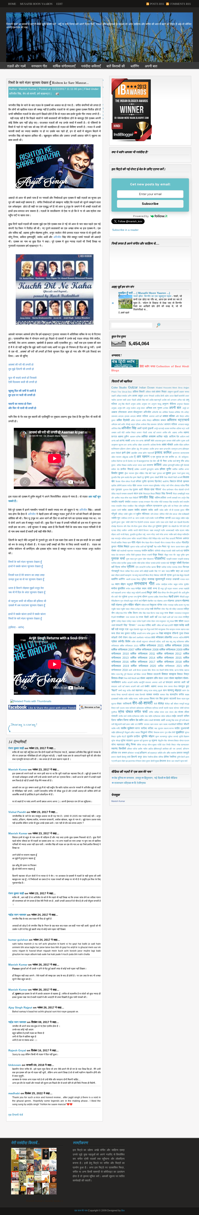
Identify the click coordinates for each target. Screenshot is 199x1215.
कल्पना (150, 465)
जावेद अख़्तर (127, 510)
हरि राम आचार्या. (175, 749)
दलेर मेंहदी (169, 522)
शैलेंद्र (161, 703)
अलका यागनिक (170, 428)
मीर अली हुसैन (184, 592)
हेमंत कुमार (146, 761)
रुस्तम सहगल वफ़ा (182, 629)
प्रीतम (130, 567)
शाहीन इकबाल (144, 698)
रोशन (125, 637)
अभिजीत (147, 412)
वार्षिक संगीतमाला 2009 (170, 649)
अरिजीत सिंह (15, 93)
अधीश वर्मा (166, 400)
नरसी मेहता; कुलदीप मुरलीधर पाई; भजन (135, 534)
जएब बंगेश (124, 498)
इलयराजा (176, 453)
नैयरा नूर (166, 546)
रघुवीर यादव (125, 609)
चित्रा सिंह (160, 493)
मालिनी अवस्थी (141, 592)
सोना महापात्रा (118, 744)
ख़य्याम (186, 481)
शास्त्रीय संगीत (177, 694)
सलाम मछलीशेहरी (169, 724)
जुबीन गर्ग (131, 514)
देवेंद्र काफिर (122, 530)
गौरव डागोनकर (168, 489)
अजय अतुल (137, 395)
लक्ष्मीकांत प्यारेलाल (144, 637)
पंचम (113, 550)
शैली (155, 704)
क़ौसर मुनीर (165, 469)
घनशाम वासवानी (127, 493)
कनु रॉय (180, 461)
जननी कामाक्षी (172, 498)
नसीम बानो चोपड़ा (175, 534)
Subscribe (150, 204)
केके (161, 477)
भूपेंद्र (144, 579)
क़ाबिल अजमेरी (140, 469)
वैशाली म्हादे (136, 678)
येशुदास (153, 605)
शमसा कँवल (172, 686)
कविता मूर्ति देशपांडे (182, 465)
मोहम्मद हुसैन (121, 605)
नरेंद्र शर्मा (155, 534)
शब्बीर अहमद (150, 686)
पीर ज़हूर (176, 555)
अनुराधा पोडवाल (183, 404)
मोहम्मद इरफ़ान (174, 600)
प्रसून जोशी (176, 562)
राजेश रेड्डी (141, 621)
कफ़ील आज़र (132, 465)
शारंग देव (185, 690)
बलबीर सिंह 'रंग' (155, 571)
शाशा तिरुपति (140, 694)
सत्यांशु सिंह (170, 720)
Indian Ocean (146, 387)
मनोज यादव (130, 588)
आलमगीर (146, 445)
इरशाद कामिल (163, 452)
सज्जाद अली (159, 720)
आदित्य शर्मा (184, 436)
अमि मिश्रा (180, 416)
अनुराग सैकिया (169, 404)
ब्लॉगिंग (135, 66)
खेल (134, 485)
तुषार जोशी (125, 522)
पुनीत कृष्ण (185, 555)
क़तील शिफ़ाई (126, 469)
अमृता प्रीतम (135, 424)
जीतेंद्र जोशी (123, 514)
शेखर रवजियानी (124, 703)
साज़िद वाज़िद (147, 728)
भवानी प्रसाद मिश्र (133, 579)
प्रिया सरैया (120, 567)
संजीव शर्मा (123, 716)
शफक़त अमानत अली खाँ (177, 682)
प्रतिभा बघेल (116, 563)
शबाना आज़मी (130, 686)
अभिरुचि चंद (156, 412)
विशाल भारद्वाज (169, 674)
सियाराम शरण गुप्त (161, 732)
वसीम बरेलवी (136, 641)
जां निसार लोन (176, 506)
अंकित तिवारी (139, 391)
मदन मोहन (120, 584)
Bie (123, 1210)
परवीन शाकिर (148, 550)
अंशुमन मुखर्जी (173, 392)
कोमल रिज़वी (130, 481)
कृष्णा (147, 477)
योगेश (159, 605)
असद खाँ (151, 432)
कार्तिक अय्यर (184, 469)
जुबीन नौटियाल (142, 514)
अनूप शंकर (141, 408)
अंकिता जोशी (150, 392)
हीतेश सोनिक (158, 757)
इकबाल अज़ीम (148, 449)
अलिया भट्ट (180, 428)
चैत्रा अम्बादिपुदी (179, 493)
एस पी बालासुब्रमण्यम (141, 461)
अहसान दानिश (135, 436)
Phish (114, 392)
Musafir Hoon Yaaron (36, 4)
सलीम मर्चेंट (115, 728)
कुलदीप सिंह (115, 477)
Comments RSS (180, 4)
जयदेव (127, 501)
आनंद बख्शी (125, 440)
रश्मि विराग (133, 613)
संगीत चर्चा (141, 712)
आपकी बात (149, 440)
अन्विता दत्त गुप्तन (154, 408)
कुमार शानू (185, 473)
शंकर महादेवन (175, 678)
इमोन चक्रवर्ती (148, 453)
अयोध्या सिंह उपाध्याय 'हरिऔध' (152, 424)
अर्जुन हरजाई (159, 428)
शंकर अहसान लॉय (149, 678)
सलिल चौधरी (183, 724)
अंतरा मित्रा (161, 391)
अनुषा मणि (122, 408)
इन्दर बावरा (159, 449)
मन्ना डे (156, 588)
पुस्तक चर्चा (118, 558)
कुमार (168, 473)
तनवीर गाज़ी (144, 518)
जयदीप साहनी (117, 501)
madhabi (14, 1093)
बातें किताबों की (115, 66)
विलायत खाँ (131, 674)
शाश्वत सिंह (164, 694)
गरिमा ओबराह (174, 485)
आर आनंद (128, 445)
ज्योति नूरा (115, 518)
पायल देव (114, 555)
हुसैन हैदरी (181, 757)
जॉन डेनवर (154, 514)
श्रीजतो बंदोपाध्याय (137, 708)
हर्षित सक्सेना (171, 753)
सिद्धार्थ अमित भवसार (132, 732)
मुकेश (124, 596)
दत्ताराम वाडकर (149, 522)
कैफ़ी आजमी (177, 477)
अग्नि (129, 396)
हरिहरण (143, 752)
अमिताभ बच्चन (159, 420)
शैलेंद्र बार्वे (169, 704)
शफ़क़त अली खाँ (117, 686)
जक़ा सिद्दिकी (133, 498)
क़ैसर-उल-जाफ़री (173, 761)
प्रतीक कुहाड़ (126, 563)
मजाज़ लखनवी (172, 579)
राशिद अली (151, 625)
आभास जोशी (170, 440)
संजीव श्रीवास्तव (133, 716)
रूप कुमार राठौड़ (128, 633)
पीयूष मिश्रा (158, 554)
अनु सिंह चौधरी (124, 404)
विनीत (167, 670)
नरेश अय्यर (164, 534)
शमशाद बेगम (162, 686)
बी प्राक (168, 575)
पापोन (186, 550)
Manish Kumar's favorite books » (44, 1201)
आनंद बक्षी (115, 440)
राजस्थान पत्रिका (122, 782)
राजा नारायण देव (132, 617)
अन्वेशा (165, 408)
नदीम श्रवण (179, 530)
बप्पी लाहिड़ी (144, 571)
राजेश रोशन (150, 621)
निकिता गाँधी (147, 538)
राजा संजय (178, 617)
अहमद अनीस (177, 432)
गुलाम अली (138, 489)
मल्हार (170, 588)
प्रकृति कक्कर (172, 559)
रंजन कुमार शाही (16, 748)
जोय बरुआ (173, 514)
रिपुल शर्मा (150, 629)
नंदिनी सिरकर (143, 530)
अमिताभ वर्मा (115, 424)
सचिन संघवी (148, 720)
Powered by (141, 216)
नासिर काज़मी (137, 538)
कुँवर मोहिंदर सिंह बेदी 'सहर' (145, 473)
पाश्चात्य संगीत (124, 555)
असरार (158, 432)
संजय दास (164, 712)
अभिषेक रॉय (179, 412)
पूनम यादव (130, 559)
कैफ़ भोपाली (168, 477)
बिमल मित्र (149, 575)
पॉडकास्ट (150, 559)
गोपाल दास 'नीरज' (152, 489)
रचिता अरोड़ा (135, 609)
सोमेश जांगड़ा (142, 744)
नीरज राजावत (166, 542)
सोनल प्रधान (184, 740)
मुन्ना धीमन (142, 596)
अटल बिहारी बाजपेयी (176, 396)
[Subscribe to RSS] (80, 730)
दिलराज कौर (122, 526)
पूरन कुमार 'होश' (140, 559)
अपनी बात (151, 66)
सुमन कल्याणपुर (161, 736)
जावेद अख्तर (140, 509)
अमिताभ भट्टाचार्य (178, 420)
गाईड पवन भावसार (17, 914)
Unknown (14, 1064)
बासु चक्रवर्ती (140, 575)
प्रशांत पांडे (165, 563)
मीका (159, 592)
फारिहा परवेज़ (166, 567)
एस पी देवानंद (128, 461)
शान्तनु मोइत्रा (174, 690)
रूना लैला (115, 633)
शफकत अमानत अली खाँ (155, 682)
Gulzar (133, 387)
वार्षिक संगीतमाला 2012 (169, 653)
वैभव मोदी (127, 678)
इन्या (180, 449)
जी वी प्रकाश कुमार (177, 510)
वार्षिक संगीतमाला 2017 (142, 661)
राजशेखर (120, 617)
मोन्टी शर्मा (137, 601)
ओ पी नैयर (162, 461)
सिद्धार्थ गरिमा (147, 732)
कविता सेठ (115, 469)
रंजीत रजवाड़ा (168, 605)
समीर (140, 724)
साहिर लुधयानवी (182, 728)
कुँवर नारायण (129, 473)
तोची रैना (133, 522)
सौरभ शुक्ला (152, 744)
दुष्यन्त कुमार (162, 526)
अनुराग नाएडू (156, 404)
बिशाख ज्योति (159, 575)
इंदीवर (134, 449)
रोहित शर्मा (132, 637)
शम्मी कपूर (122, 690)
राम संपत (179, 621)
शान (165, 690)
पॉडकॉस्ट (160, 558)
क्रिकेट (158, 481)
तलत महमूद (175, 518)
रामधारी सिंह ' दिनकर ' (126, 625)
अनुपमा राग (146, 404)
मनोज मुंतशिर (184, 584)
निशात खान (126, 542)
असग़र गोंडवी (142, 432)
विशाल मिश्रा (183, 674)
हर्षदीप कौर (162, 753)
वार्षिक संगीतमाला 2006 (177, 645)
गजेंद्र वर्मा (165, 485)
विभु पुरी (123, 674)
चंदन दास (138, 493)
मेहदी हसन (174, 596)
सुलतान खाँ (138, 740)
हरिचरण (186, 749)
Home (12, 4)
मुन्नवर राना (132, 597)
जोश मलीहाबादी (183, 514)
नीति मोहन (136, 542)
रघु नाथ (186, 605)
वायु (171, 641)
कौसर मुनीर (141, 481)
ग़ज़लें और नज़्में (16, 66)
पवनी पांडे (179, 551)
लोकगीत (168, 637)
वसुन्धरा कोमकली (148, 641)
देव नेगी (179, 526)
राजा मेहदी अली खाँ (165, 617)
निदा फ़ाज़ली (170, 538)
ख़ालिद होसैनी (116, 485)
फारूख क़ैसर (177, 567)
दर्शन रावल (160, 522)
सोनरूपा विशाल (173, 740)
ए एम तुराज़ (156, 457)
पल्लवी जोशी (170, 551)
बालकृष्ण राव (129, 575)
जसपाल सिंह (167, 502)
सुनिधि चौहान (147, 736)
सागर (137, 728)
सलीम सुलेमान (127, 728)
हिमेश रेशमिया (148, 757)
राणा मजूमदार (161, 621)
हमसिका (165, 749)
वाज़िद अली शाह (162, 641)
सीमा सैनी (171, 732)
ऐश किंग (153, 461)
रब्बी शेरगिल (155, 609)
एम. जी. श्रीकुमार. (182, 457)
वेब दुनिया (118, 777)
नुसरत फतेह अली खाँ (138, 546)
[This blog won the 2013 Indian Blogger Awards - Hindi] (131, 141)
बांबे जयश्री (185, 571)
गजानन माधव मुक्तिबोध (151, 485)
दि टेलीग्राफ (140, 782)
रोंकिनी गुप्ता (177, 633)
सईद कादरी (177, 716)
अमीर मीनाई (125, 424)
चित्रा (153, 493)
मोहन (144, 600)
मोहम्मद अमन (162, 601)
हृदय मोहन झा (123, 761)
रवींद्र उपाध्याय (177, 609)
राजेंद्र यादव (131, 621)
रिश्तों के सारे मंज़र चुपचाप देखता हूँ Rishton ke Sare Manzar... (48, 82)
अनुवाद (114, 408)
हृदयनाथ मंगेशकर (135, 761)
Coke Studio (119, 387)
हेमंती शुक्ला (155, 761)
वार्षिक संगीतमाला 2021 (152, 645)
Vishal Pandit (17, 812)
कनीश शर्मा (172, 461)
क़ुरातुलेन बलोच (153, 469)
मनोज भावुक (173, 584)
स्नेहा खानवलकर (183, 744)
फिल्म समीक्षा (125, 571)
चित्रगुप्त (146, 493)
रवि (170, 609)
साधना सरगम (169, 728)
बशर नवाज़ (166, 571)
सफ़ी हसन (126, 724)
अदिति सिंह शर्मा (142, 400)
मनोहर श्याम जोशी (143, 588)
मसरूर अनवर (178, 588)
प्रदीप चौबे (136, 563)
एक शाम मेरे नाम (21, 15)
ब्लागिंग (114, 579)
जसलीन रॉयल (121, 506)
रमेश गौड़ (164, 609)
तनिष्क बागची (164, 518)
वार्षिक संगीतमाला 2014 (142, 657)
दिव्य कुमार (138, 526)
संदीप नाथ (144, 716)
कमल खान (142, 465)
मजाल (182, 579)
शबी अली (140, 686)
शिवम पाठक (181, 698)
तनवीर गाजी (153, 518)
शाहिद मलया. (133, 698)
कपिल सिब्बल (122, 465)
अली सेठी (120, 432)
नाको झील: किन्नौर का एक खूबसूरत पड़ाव (152, 296)
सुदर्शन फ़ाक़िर (133, 736)
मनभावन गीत (39, 66)
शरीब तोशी (131, 690)
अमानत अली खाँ (155, 416)
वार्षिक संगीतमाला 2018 (169, 661)
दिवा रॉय (130, 526)
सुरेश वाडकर (127, 740)
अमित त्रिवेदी (123, 420)
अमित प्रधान (136, 420)
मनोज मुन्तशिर (118, 588)
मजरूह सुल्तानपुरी (156, 579)
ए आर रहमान (141, 457)
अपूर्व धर (185, 408)
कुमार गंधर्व (176, 473)
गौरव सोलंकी (179, 489)
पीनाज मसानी (147, 555)
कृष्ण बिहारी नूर (138, 477)
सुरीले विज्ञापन (184, 736)
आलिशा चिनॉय (155, 445)
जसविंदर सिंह (132, 506)
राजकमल (178, 613)
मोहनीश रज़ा (152, 601)
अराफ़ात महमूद (183, 424)
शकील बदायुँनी (139, 682)
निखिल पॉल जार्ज (158, 538)
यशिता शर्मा (145, 605)
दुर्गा (154, 526)
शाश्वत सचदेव (152, 694)
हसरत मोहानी (116, 757)
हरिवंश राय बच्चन (119, 752)
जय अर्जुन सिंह (183, 498)
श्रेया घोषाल (125, 712)
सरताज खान (149, 724)
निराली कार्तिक (116, 542)
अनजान (173, 400)
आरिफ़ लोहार (137, 445)
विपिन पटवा (115, 674)
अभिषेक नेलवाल (168, 412)
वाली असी (132, 670)
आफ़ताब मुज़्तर (160, 440)
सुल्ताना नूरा (146, 740)
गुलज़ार (118, 489)
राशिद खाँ (160, 625)
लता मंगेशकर (157, 637)
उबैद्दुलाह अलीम (127, 457)
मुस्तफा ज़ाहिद (153, 597)
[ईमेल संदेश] (56, 93)
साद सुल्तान (158, 728)
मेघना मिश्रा (163, 597)
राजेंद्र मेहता (121, 621)
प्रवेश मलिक (145, 563)
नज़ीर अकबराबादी (167, 530)
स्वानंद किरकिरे (118, 748)
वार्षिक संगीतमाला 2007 (122, 649)
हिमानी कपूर (136, 757)
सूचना (154, 740)
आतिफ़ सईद (162, 436)
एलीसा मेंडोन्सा (116, 461)
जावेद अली (153, 510)
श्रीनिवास (148, 708)
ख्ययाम (139, 485)
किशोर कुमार (117, 473)
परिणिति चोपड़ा (160, 551)
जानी (119, 510)
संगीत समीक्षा (154, 712)
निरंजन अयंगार (182, 538)
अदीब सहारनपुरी (155, 400)
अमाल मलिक (168, 416)
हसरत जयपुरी (183, 752)
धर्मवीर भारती (133, 530)
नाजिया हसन (126, 538)
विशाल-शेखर (117, 678)
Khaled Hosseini (163, 387)
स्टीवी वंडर (161, 744)
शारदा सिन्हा (115, 694)
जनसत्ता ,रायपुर (133, 777)
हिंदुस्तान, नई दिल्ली (153, 777)
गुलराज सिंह (127, 489)
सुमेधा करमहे (173, 736)
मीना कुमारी (174, 592)
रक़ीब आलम (178, 605)
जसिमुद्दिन (141, 506)
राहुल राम (143, 629)
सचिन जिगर (122, 720)
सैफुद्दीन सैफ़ (162, 740)
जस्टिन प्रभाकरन (154, 506)
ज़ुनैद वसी (166, 506)
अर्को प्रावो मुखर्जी (145, 428)
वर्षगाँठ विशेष (124, 641)
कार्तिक (174, 469)
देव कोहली (172, 526)
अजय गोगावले (149, 396)
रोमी (120, 637)
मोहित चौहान (134, 604)
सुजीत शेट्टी (121, 736)
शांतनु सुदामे (157, 690)
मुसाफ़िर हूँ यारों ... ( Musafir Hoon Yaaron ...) (144, 292)
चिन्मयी (169, 493)
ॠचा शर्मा (183, 761)
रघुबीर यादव (115, 609)
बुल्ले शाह (176, 575)
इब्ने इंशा (126, 452)
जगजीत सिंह (146, 497)
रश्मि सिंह (142, 613)
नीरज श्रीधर (176, 542)
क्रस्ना (151, 481)
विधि (149, 670)
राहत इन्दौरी (168, 625)
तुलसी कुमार (115, 522)
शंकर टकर (163, 678)
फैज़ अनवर (135, 571)
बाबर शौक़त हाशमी (118, 575)
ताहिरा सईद (185, 518)
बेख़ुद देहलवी (184, 575)
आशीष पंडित (178, 445)
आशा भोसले (167, 444)
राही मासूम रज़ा (121, 629)
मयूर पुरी (164, 588)
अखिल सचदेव (121, 396)
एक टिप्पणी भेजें (15, 1114)
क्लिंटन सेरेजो (176, 481)
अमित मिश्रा (146, 420)
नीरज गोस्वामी (155, 542)
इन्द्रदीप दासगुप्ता (170, 449)
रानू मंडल (170, 621)
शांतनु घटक (148, 690)
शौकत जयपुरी (179, 704)
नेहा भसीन (157, 546)
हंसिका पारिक (132, 749)
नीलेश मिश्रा (123, 546)
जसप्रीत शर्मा (177, 502)
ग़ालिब (182, 485)
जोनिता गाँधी (163, 514)
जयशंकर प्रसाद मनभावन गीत (142, 502)
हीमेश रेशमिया (170, 757)
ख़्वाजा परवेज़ (127, 485)
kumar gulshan (18, 939)
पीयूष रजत (168, 555)
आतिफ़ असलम (148, 436)
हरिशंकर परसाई (133, 753)
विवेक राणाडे (141, 674)
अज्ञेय (167, 396)
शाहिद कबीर (123, 698)
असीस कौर (166, 432)
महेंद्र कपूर (131, 592)
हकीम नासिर (143, 749)
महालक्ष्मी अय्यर (120, 592)
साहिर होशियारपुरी (117, 732)
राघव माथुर (160, 613)
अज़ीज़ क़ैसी (159, 396)
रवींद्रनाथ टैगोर (121, 613)
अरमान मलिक (170, 424)
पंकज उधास (175, 546)
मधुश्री (130, 584)
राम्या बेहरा (141, 625)
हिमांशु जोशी (126, 757)
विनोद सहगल (184, 670)
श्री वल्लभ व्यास (122, 708)
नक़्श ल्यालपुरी (155, 530)
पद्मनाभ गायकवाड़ (134, 551)
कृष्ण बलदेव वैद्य (127, 477)
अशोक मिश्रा (131, 432)
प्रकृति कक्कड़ (183, 559)
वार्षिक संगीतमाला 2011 (142, 653)
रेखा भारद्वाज (165, 633)
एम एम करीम (168, 457)
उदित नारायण (116, 457)
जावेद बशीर (163, 510)
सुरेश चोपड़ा (115, 740)
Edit (59, 4)
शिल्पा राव (154, 698)
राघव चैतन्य (150, 613)
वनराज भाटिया (178, 637)
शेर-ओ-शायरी (29, 93)
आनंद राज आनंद (137, 440)
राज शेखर (169, 613)
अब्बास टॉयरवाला (119, 412)
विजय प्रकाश (142, 670)
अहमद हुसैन (123, 436)
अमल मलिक (142, 416)
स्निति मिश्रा (171, 744)
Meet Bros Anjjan (180, 387)
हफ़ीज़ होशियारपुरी (155, 749)
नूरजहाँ (150, 546)
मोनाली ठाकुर (129, 601)
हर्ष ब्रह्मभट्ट (43, 93)
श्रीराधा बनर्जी (157, 708)
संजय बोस (173, 712)
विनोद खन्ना (173, 670)
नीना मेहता (145, 542)
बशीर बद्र (175, 571)
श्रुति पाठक (168, 708)
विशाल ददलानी (154, 674)
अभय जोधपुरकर (135, 412)
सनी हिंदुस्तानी (116, 724)
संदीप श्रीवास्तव (154, 716)
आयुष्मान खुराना (117, 445)
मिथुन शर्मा (152, 592)
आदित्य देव (174, 436)
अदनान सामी (121, 400)
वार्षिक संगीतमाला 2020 (143, 665)
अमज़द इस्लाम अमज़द (127, 416)
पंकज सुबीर (185, 546)
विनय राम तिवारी (158, 670)
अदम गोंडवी (131, 400)
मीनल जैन (165, 592)
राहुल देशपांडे (134, 629)
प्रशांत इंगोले (155, 563)
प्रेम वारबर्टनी (140, 567)
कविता (157, 465)
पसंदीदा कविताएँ (91, 66)
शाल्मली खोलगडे (128, 694)
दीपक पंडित (147, 526)
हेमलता (163, 761)
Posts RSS (157, 4)
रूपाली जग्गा (141, 633)
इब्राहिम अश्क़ (136, 453)
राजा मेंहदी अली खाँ (148, 617)
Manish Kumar (17, 769)
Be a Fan (90, 707)
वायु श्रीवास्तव (178, 641)
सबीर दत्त (134, 724)
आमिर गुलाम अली (182, 440)
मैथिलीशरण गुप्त (117, 601)
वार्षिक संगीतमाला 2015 (129, 645)
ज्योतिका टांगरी (126, 518)
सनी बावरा (185, 720)
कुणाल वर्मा (161, 473)
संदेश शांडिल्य (166, 716)
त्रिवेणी (140, 522)
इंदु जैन (139, 449)
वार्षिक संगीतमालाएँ (64, 66)
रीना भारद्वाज (170, 629)
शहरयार (139, 690)
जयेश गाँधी (158, 502)
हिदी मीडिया (171, 777)
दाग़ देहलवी (178, 522)
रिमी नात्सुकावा (160, 629)
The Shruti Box (124, 392)
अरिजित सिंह (116, 428)
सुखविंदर (180, 732)
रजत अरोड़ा (144, 609)
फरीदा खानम (151, 567)
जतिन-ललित (160, 497)
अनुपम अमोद (136, 404)
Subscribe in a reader (125, 229)
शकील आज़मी (127, 682)
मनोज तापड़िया (161, 584)
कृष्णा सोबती (154, 477)
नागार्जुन (118, 538)
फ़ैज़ (159, 566)
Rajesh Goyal (17, 1050)
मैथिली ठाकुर (184, 597)
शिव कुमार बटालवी (167, 698)
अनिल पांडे (181, 400)
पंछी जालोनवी (122, 551)
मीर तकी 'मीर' (116, 597)
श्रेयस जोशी (178, 708)
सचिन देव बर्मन (136, 720)
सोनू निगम (131, 744)
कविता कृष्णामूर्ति (169, 465)
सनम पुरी (178, 720)
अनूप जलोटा (131, 408)
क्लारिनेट (166, 481)
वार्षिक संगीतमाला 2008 (146, 649)
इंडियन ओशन (125, 449)
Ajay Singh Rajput (20, 1007)
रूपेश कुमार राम (152, 633)
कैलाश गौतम (120, 481)
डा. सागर (136, 518)
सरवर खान (158, 724)
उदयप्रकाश (184, 453)
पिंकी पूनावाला (136, 555)
